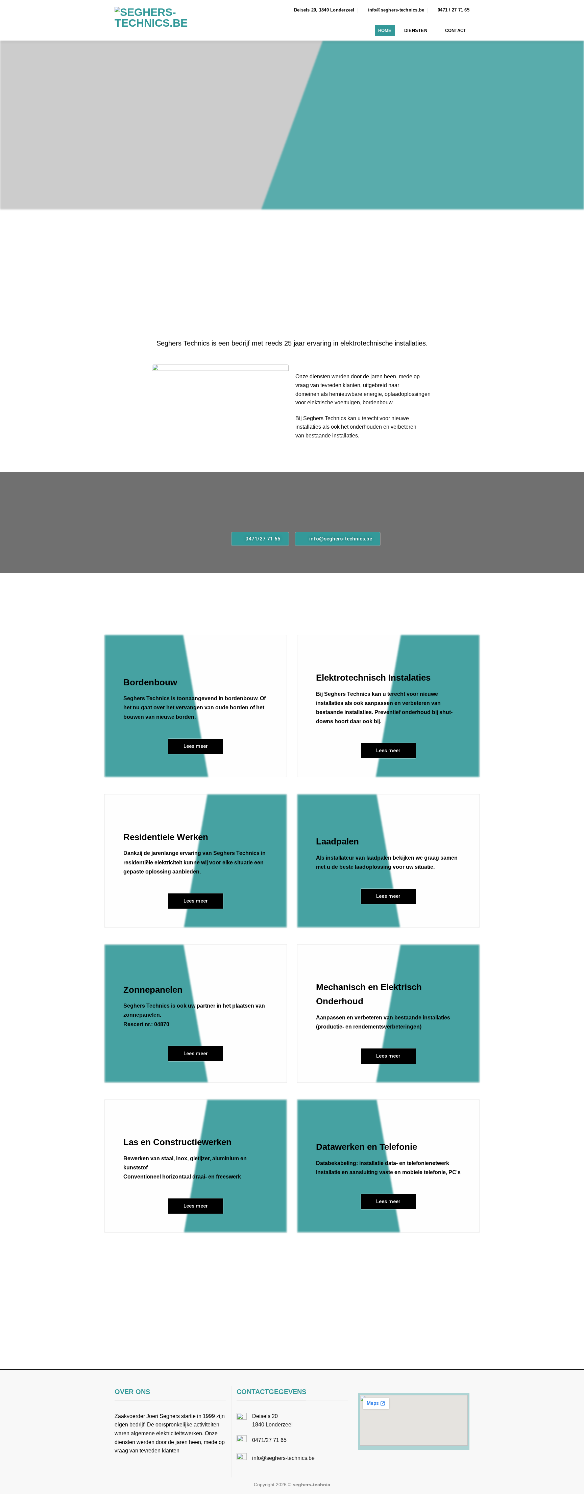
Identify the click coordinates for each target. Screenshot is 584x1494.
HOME (385, 30)
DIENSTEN (415, 30)
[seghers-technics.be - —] (178, 20)
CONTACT (455, 30)
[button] (292, 1256)
